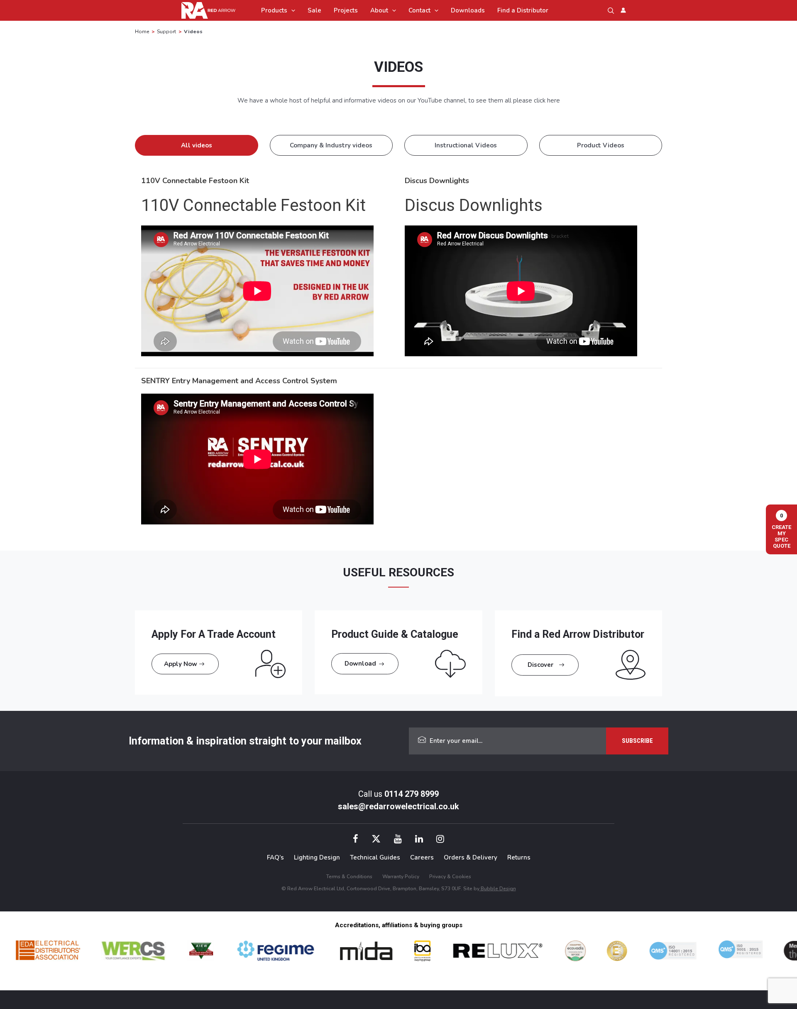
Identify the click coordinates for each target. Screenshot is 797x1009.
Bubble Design (497, 888)
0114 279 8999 (411, 794)
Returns (519, 857)
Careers (422, 857)
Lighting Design (317, 857)
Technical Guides (375, 857)
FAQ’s (275, 857)
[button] (291, 10)
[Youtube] (398, 840)
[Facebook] (355, 840)
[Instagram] (440, 840)
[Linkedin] (419, 840)
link (139, 615)
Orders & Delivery (470, 857)
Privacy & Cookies (450, 876)
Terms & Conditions (349, 876)
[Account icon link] (623, 10)
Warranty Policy (400, 876)
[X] (376, 840)
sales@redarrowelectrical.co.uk (398, 806)
